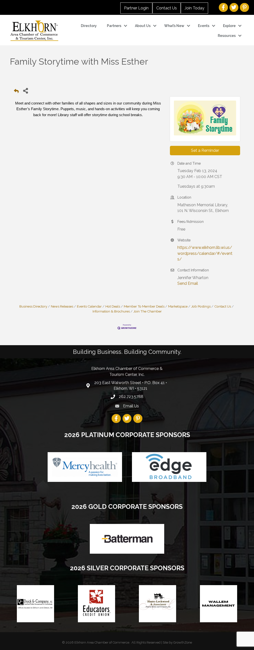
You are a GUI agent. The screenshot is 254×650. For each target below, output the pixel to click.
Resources (227, 36)
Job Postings (201, 306)
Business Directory (33, 306)
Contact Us (166, 8)
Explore (229, 26)
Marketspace (178, 306)
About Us (143, 26)
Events (203, 26)
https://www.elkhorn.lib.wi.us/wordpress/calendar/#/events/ (204, 253)
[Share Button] (25, 90)
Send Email (187, 283)
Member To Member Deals (144, 306)
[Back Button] (16, 92)
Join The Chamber (147, 311)
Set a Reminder (205, 150)
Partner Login (136, 8)
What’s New (174, 26)
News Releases (62, 306)
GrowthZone (182, 642)
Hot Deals (112, 306)
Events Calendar (89, 306)
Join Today (194, 8)
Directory (89, 26)
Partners (114, 26)
